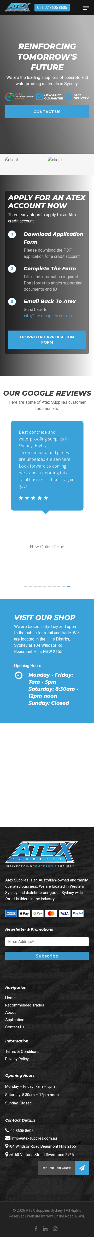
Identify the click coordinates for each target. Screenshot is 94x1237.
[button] (82, 1168)
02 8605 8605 (21, 1130)
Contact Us (15, 1027)
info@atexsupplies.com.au (48, 315)
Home (10, 998)
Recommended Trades (24, 1005)
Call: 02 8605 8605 (52, 7)
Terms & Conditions (22, 1051)
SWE (81, 1216)
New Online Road (60, 1216)
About (10, 1012)
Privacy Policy (17, 1058)
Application (14, 1019)
